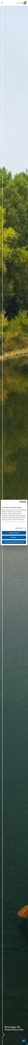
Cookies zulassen (14, 532)
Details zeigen (19, 528)
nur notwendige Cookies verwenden (14, 542)
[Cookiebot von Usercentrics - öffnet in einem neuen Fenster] (19, 502)
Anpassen (13, 537)
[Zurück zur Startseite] (21, 3)
